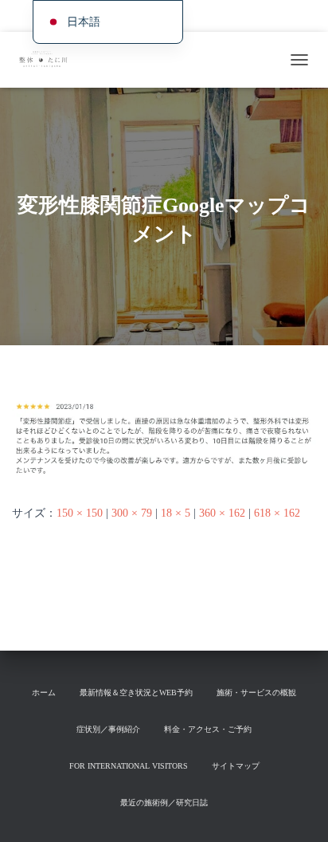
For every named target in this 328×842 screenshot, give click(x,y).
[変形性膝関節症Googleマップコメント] (164, 440)
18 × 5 (175, 513)
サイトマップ (236, 765)
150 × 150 (80, 513)
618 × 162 (277, 513)
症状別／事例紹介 (108, 729)
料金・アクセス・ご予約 (208, 729)
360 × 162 (222, 513)
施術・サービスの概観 (252, 16)
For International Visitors (128, 765)
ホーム (44, 692)
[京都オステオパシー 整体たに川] (48, 60)
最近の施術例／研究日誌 (164, 802)
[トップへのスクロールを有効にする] (296, 810)
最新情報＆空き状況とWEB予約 (136, 692)
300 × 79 (131, 513)
